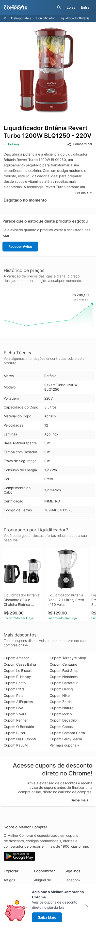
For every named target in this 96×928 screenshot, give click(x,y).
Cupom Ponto (15, 683)
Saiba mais (79, 800)
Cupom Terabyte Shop (68, 658)
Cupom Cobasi (61, 726)
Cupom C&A (13, 708)
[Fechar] (88, 906)
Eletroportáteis (21, 18)
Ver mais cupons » (64, 745)
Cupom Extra (14, 689)
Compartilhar (82, 144)
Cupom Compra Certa (67, 733)
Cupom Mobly (61, 714)
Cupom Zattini (61, 702)
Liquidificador (45, 18)
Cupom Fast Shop (64, 670)
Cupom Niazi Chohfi (20, 739)
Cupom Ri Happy (17, 677)
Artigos (9, 880)
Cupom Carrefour (64, 683)
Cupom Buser (14, 733)
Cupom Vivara (15, 714)
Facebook (72, 880)
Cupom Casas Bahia (20, 664)
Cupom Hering (61, 689)
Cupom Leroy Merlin (66, 739)
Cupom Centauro (63, 664)
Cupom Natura (61, 708)
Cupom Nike (60, 695)
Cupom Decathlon (64, 720)
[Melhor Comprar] (29, 7)
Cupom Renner (16, 720)
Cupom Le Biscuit (18, 670)
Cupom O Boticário (19, 726)
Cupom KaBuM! (16, 745)
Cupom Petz (14, 695)
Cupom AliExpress (18, 702)
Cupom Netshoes (64, 677)
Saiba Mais (47, 917)
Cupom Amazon (16, 658)
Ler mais (81, 193)
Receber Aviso (20, 246)
